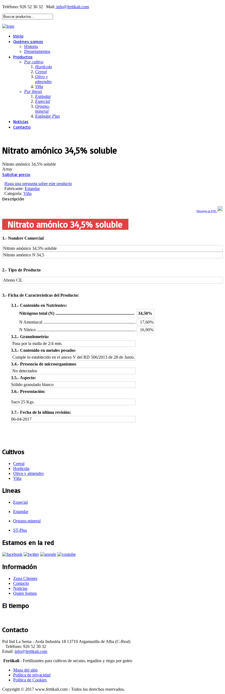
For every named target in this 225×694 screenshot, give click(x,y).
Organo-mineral (27, 521)
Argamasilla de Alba (19, 617)
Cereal (18, 463)
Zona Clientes (25, 578)
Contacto (21, 127)
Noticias (21, 121)
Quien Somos (25, 593)
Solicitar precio (16, 174)
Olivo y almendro (28, 473)
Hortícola (21, 468)
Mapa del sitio (25, 670)
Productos (23, 57)
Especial (20, 502)
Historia (31, 46)
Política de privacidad (31, 675)
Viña (27, 193)
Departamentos (37, 51)
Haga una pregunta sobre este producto (38, 183)
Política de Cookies (30, 680)
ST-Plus (20, 530)
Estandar (32, 188)
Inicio (18, 36)
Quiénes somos (28, 41)
